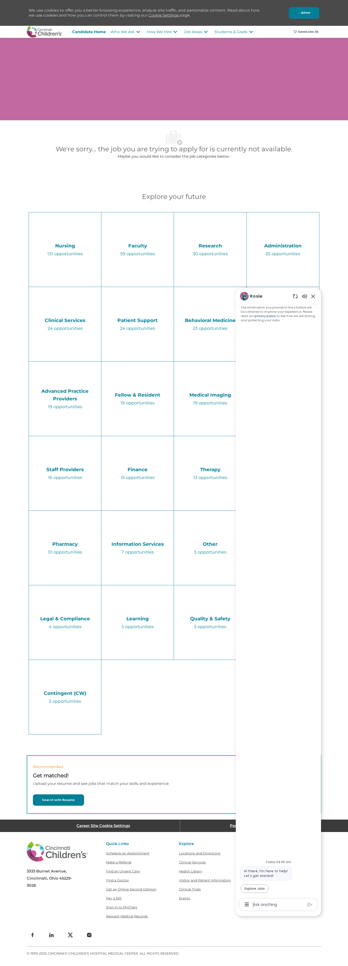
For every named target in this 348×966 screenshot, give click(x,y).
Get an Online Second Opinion (131, 889)
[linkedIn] (51, 935)
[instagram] (89, 935)
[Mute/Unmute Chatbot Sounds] (304, 296)
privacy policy (265, 316)
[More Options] (247, 904)
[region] (278, 599)
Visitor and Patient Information (205, 880)
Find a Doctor (117, 880)
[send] (310, 905)
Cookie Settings (163, 15)
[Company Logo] (44, 31)
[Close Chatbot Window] (313, 296)
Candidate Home (89, 32)
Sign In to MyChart (121, 907)
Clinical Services (192, 862)
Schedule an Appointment (127, 853)
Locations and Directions (199, 853)
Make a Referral (118, 862)
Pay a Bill (113, 898)
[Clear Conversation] (295, 296)
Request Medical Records (127, 916)
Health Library (190, 871)
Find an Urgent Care (123, 871)
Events (184, 898)
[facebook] (32, 935)
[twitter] (70, 935)
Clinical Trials (190, 889)
